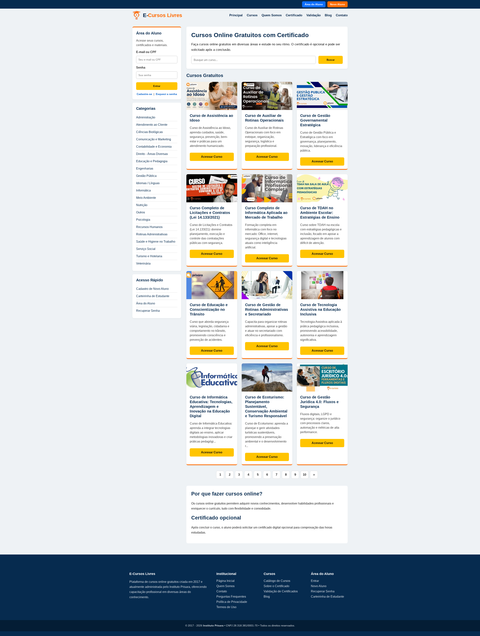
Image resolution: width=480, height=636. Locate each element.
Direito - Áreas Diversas (152, 153)
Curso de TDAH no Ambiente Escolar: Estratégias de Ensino (319, 212)
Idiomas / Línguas (148, 183)
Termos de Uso (226, 607)
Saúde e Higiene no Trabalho (155, 241)
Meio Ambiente (146, 197)
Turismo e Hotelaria (149, 256)
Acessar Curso (211, 156)
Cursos (252, 15)
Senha (140, 67)
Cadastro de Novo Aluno (152, 288)
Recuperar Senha (148, 310)
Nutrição (141, 205)
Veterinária (143, 263)
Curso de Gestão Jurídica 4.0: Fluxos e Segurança (319, 402)
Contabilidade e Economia (154, 146)
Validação (313, 15)
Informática (143, 190)
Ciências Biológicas (149, 132)
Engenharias (144, 168)
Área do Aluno (314, 4)
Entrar (156, 86)
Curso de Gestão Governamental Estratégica (315, 120)
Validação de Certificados (281, 591)
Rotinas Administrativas (151, 234)
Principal (236, 15)
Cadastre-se (144, 94)
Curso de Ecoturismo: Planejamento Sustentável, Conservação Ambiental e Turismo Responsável (266, 406)
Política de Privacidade (231, 601)
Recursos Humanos (149, 227)
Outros (140, 212)
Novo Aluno (337, 4)
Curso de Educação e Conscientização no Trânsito (209, 309)
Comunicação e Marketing (153, 139)
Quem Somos (272, 15)
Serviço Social (145, 248)
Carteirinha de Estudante (152, 296)
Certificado (294, 15)
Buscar (331, 59)
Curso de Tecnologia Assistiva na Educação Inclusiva (320, 309)
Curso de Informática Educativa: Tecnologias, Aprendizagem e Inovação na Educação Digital (211, 406)
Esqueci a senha (166, 94)
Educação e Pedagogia (151, 161)
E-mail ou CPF (146, 52)
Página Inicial (225, 580)
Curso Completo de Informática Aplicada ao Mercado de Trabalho (266, 212)
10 (304, 474)
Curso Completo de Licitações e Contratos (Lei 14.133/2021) (210, 212)
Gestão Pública (146, 175)
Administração (145, 117)
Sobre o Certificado (276, 586)
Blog (328, 15)
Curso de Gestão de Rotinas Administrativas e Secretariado (266, 309)
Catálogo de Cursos (277, 580)
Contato (342, 15)
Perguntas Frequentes (231, 596)
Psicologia (143, 219)
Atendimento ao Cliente (151, 124)
